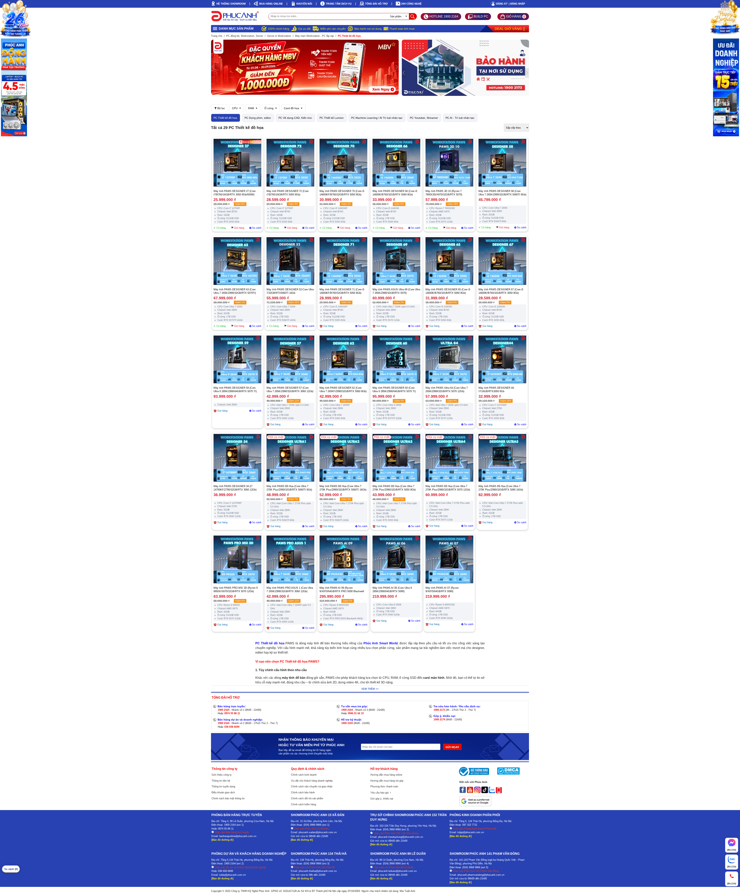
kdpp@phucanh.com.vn (470, 832)
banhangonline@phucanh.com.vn (237, 836)
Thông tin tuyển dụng (223, 786)
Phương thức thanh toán (384, 786)
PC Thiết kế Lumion (332, 117)
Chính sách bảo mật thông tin (228, 798)
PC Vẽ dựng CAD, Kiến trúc (295, 117)
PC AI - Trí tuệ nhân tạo (460, 117)
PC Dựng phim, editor (258, 117)
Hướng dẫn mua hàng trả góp (386, 780)
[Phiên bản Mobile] (499, 792)
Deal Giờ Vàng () (510, 29)
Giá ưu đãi (304, 28)
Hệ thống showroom (231, 3)
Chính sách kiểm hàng (303, 804)
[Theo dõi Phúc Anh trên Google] (475, 805)
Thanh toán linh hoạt (402, 28)
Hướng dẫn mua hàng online (386, 774)
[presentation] (213, 67)
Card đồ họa (292, 108)
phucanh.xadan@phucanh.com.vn (318, 832)
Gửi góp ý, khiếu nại (381, 798)
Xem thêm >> (370, 688)
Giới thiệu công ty (222, 774)
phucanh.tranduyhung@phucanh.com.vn (400, 836)
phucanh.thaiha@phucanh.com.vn (318, 871)
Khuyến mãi (304, 3)
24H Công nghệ (411, 3)
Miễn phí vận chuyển (333, 28)
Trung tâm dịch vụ (339, 3)
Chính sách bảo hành (303, 792)
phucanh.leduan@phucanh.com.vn (397, 871)
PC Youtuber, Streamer (424, 117)
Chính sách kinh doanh (304, 774)
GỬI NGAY (452, 747)
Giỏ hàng (239, 227)
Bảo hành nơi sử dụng (368, 28)
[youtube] (470, 792)
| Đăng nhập (517, 3)
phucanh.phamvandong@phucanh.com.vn (480, 874)
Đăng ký (502, 3)
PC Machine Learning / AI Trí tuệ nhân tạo (376, 117)
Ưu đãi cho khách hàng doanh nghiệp (312, 780)
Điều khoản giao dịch (223, 792)
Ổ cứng (269, 108)
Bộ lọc (221, 108)
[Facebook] (462, 792)
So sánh (256, 227)
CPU (235, 108)
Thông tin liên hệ (221, 780)
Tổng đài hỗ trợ (376, 3)
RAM (251, 108)
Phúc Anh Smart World (380, 643)
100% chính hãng (278, 28)
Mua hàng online (271, 3)
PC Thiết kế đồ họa (225, 117)
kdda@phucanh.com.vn (232, 874)
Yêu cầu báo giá (380, 792)
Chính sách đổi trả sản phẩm (307, 798)
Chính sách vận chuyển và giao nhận (311, 786)
